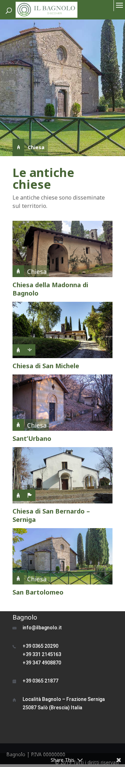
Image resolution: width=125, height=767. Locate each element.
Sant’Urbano (31, 438)
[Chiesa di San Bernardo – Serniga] (62, 475)
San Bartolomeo (38, 592)
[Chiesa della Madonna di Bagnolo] (62, 249)
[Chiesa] (18, 353)
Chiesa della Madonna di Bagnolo (50, 289)
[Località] (29, 499)
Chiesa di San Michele (45, 366)
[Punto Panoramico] (29, 353)
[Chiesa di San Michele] (62, 330)
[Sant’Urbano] (62, 402)
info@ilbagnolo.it (42, 627)
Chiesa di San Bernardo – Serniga (51, 515)
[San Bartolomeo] (62, 556)
